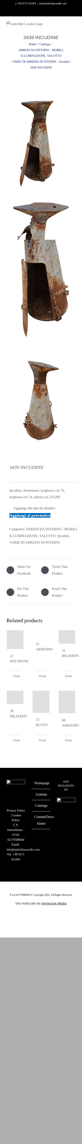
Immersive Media (54, 903)
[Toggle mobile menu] (73, 26)
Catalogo (41, 805)
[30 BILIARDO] (15, 697)
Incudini (63, 536)
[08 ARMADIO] (67, 702)
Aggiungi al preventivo (30, 515)
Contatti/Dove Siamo (41, 820)
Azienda (41, 794)
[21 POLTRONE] (15, 639)
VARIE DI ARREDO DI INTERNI (34, 542)
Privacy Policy (16, 810)
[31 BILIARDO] (67, 637)
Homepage (41, 783)
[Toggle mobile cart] (66, 26)
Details (16, 676)
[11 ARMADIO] (41, 633)
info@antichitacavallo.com (52, 3)
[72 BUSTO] (41, 702)
